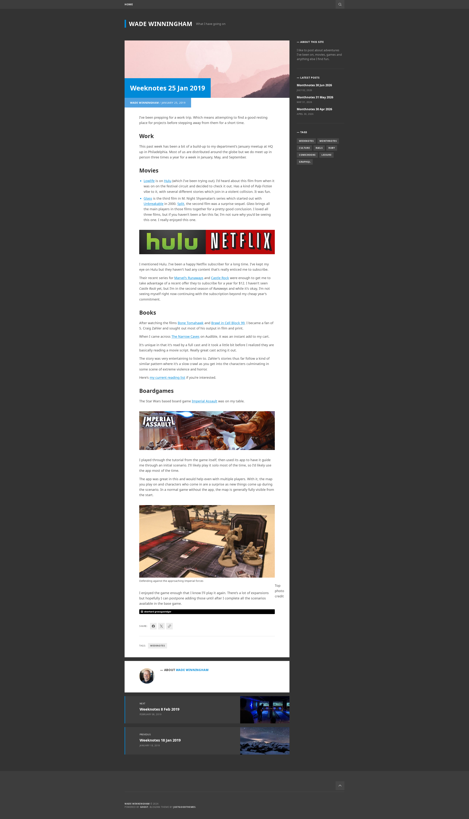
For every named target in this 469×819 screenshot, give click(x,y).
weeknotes (157, 645)
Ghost (144, 807)
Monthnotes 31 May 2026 (315, 97)
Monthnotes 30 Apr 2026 (314, 109)
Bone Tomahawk (191, 323)
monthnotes (328, 140)
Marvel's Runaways (188, 278)
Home (129, 4)
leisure (326, 154)
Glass (148, 198)
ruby (331, 147)
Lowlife (149, 181)
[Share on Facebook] (153, 626)
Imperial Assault (204, 401)
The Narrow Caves (185, 336)
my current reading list (167, 377)
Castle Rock (220, 278)
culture (304, 147)
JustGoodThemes (184, 807)
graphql (305, 161)
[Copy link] (169, 626)
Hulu (167, 181)
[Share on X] (161, 626)
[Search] (340, 4)
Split (180, 203)
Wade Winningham (160, 24)
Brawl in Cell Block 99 (228, 323)
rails (319, 147)
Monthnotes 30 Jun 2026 (314, 85)
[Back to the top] (340, 785)
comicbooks (307, 154)
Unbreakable (153, 203)
